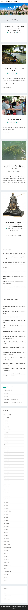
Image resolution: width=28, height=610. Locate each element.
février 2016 (6, 559)
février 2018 (6, 523)
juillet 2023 (6, 460)
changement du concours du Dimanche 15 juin (14, 167)
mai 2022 (6, 475)
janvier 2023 (6, 463)
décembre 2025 (7, 414)
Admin (19, 32)
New (5, 593)
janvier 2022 (6, 481)
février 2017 (6, 538)
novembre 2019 (7, 496)
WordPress (19, 606)
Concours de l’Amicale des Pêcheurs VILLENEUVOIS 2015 (14, 224)
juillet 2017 (6, 526)
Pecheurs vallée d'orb (9, 2)
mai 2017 (6, 529)
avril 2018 (6, 517)
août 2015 (6, 574)
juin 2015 (6, 577)
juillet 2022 (6, 472)
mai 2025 (6, 421)
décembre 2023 (7, 451)
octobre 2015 (7, 568)
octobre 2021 (7, 484)
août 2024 (6, 433)
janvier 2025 (6, 427)
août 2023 (6, 457)
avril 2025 (6, 424)
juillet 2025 (6, 417)
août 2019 (6, 502)
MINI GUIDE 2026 (8, 390)
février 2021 (6, 490)
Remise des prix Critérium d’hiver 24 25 (13, 402)
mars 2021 (6, 487)
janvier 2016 (6, 562)
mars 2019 (6, 508)
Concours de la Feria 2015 (14, 69)
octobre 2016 (7, 544)
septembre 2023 (7, 454)
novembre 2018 (7, 511)
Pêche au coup (7, 599)
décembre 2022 (7, 466)
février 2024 (6, 445)
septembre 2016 (7, 547)
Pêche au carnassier (8, 596)
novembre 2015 (7, 565)
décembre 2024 (7, 430)
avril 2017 (6, 532)
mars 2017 (6, 535)
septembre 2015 (7, 571)
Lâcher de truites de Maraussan (11, 399)
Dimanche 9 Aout (14, 119)
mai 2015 (6, 580)
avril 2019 (6, 505)
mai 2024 (6, 439)
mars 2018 (6, 520)
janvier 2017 (6, 541)
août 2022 (6, 469)
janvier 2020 (6, 493)
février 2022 (6, 478)
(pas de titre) (7, 393)
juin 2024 (6, 436)
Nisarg (14, 608)
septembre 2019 (7, 499)
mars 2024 (6, 442)
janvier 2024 (6, 448)
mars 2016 (6, 556)
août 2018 (6, 514)
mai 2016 (6, 550)
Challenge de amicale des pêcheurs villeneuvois (14, 28)
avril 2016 (6, 553)
